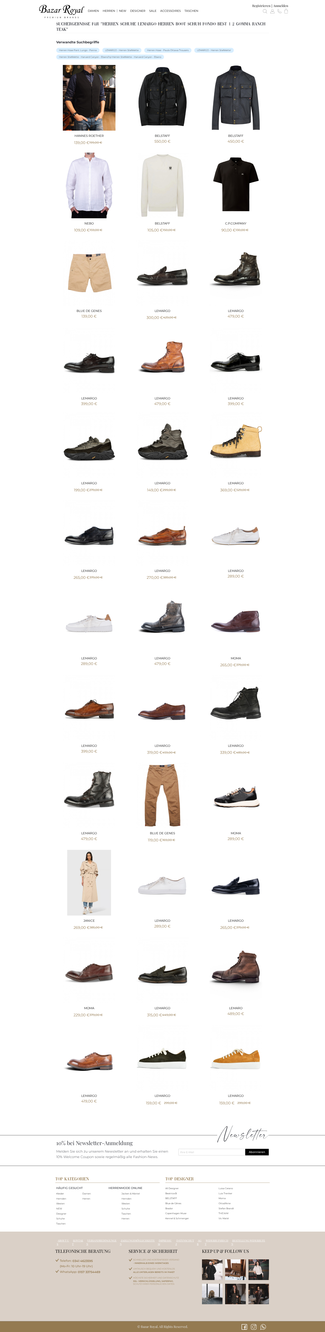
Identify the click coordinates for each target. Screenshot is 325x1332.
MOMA (236, 658)
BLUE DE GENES (89, 311)
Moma (222, 1198)
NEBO (89, 223)
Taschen (61, 1223)
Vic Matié (224, 1218)
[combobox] (162, 23)
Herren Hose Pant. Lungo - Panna (78, 50)
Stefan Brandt (226, 1208)
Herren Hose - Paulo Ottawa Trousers (168, 50)
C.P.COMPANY (235, 223)
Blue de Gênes (173, 1203)
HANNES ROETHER (89, 136)
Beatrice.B (171, 1193)
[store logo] (61, 11)
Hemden (61, 1198)
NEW (59, 1208)
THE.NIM (223, 1213)
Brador (169, 1208)
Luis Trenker (225, 1193)
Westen (60, 1203)
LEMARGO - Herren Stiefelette (122, 50)
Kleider (60, 1193)
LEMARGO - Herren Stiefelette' (214, 50)
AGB (199, 1242)
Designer (61, 1213)
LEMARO (235, 1008)
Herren (86, 1198)
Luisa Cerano (226, 1188)
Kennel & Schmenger (177, 1218)
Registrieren (261, 6)
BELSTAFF (162, 136)
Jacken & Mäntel (130, 1193)
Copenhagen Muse (175, 1213)
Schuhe (60, 1218)
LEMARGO (162, 311)
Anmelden (280, 6)
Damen (86, 1193)
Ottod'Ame (225, 1203)
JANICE (89, 920)
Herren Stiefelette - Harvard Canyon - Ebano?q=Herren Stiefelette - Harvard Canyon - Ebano (110, 57)
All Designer (172, 1188)
